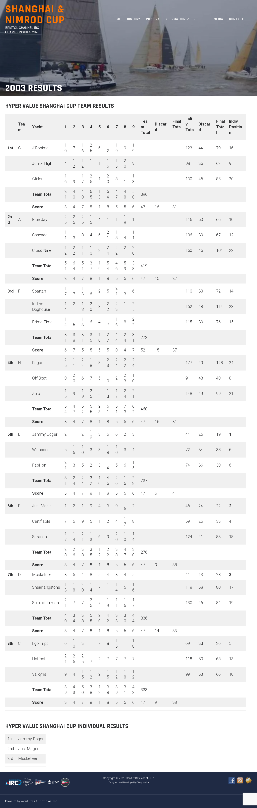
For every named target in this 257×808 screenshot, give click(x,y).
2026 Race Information (166, 19)
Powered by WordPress (20, 801)
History (133, 19)
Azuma (52, 801)
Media (218, 19)
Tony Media (143, 782)
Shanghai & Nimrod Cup (35, 14)
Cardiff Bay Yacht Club (140, 778)
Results (200, 19)
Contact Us (239, 19)
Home (116, 19)
